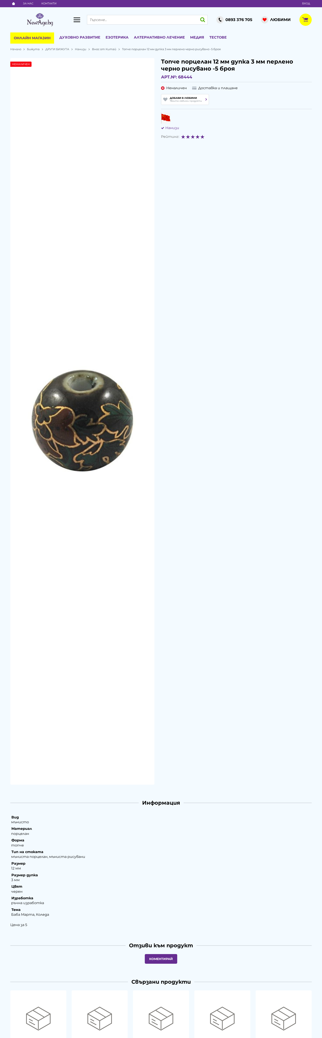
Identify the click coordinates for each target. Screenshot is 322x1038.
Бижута (33, 49)
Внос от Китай (104, 49)
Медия (197, 37)
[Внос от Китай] (165, 118)
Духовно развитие (79, 37)
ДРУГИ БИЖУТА (57, 49)
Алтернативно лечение (159, 37)
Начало (15, 49)
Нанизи (80, 49)
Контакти (49, 3)
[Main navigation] (77, 19)
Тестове (218, 37)
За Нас (28, 3)
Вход (306, 3)
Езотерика (117, 37)
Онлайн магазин (32, 38)
